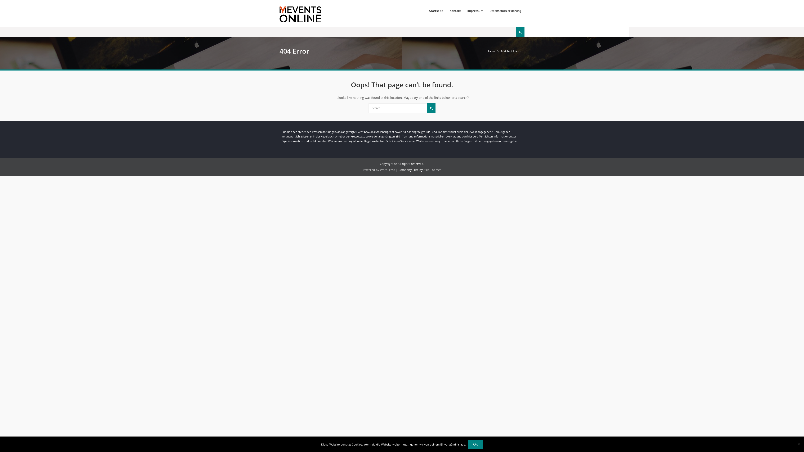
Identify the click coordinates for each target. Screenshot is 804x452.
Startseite (436, 11)
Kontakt (455, 11)
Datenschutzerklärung (505, 11)
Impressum (475, 11)
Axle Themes (432, 170)
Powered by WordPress (379, 170)
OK (475, 444)
